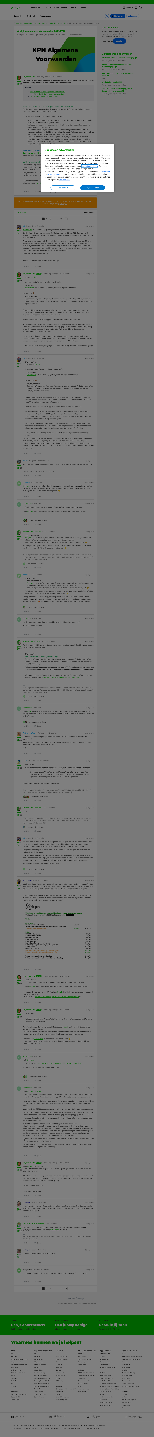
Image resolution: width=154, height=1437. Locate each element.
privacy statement (55, 174)
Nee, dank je (63, 188)
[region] (77, 168)
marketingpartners (90, 166)
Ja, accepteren (92, 188)
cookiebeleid (104, 171)
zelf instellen (64, 179)
